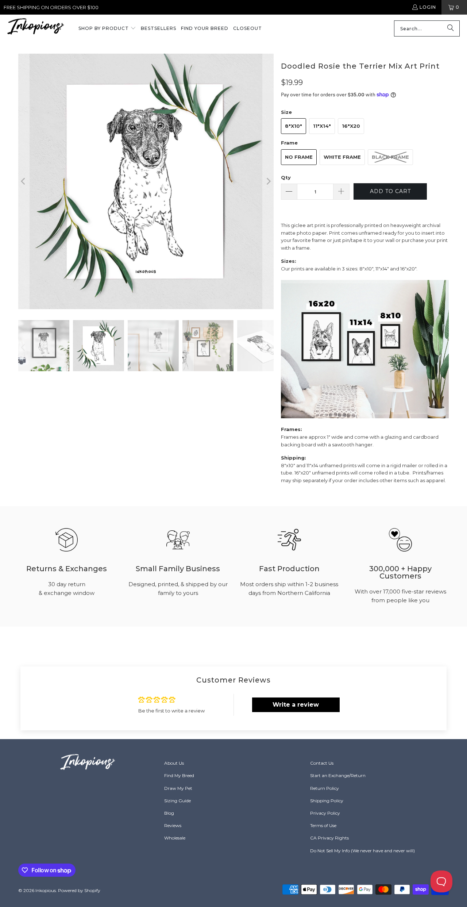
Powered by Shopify (79, 890)
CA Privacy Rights (329, 838)
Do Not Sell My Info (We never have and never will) (362, 850)
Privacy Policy (325, 813)
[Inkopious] (35, 28)
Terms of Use (323, 825)
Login (428, 7)
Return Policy (324, 788)
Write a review (296, 704)
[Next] (268, 181)
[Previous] (24, 181)
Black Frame (390, 157)
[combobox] (427, 28)
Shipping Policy (326, 800)
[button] (107, 28)
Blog (169, 813)
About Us (174, 763)
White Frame (342, 157)
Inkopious (45, 890)
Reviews (172, 825)
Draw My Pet (178, 788)
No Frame (299, 157)
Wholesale (174, 838)
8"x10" (293, 126)
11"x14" (322, 126)
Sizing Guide (177, 800)
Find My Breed (179, 775)
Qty (286, 177)
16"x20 (351, 126)
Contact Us (321, 763)
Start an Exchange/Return (338, 775)
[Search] (450, 28)
